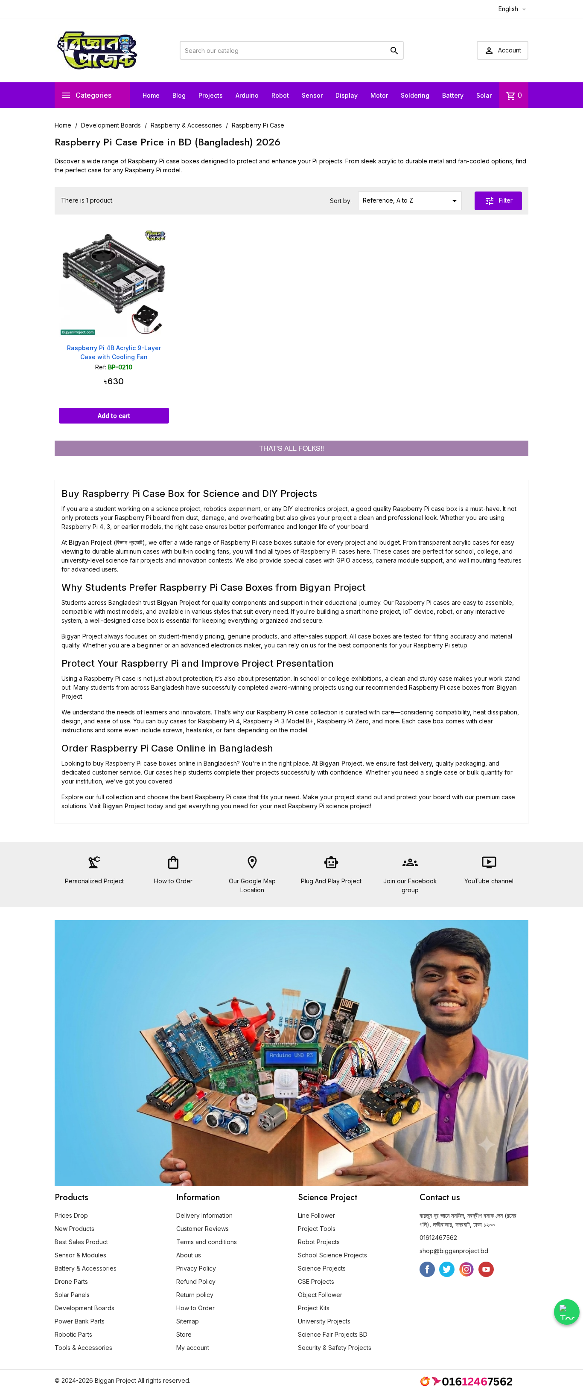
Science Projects (322, 1268)
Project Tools (316, 1228)
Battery (452, 95)
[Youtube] (486, 1269)
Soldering (415, 95)
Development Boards (84, 1308)
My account (192, 1347)
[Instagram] (466, 1269)
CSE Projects (316, 1281)
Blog (179, 95)
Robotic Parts (73, 1334)
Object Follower (320, 1294)
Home (151, 95)
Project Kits (313, 1308)
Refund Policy (196, 1281)
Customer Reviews (202, 1228)
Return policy (194, 1294)
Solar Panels (72, 1294)
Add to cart (114, 415)
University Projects (324, 1321)
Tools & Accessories (83, 1347)
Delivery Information (204, 1215)
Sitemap (187, 1321)
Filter (498, 201)
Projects (210, 95)
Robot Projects (319, 1241)
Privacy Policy (196, 1268)
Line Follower (316, 1215)
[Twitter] (447, 1269)
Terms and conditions (206, 1241)
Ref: (100, 367)
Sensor (312, 95)
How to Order (195, 1308)
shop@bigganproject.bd (454, 1250)
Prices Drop (71, 1215)
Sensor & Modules (80, 1255)
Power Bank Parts (80, 1321)
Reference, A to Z (411, 201)
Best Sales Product (81, 1241)
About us (188, 1255)
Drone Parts (71, 1281)
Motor (379, 95)
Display (346, 95)
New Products (74, 1228)
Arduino (247, 95)
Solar (484, 95)
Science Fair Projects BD (332, 1334)
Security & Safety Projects (334, 1347)
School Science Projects (332, 1255)
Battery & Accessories (86, 1268)
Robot (280, 95)
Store (184, 1334)
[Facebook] (427, 1269)
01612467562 (438, 1237)
